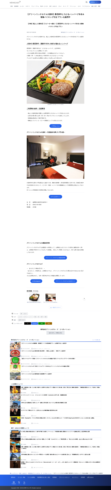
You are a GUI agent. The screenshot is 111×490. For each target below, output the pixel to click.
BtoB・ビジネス (44, 6)
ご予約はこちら (55, 126)
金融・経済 (94, 6)
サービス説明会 (31, 477)
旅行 (42, 316)
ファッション (73, 6)
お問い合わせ (90, 477)
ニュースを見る (95, 339)
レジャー (30, 316)
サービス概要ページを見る (99, 486)
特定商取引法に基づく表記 (43, 477)
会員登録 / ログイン (95, 2)
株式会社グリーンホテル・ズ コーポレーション (72, 32)
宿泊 (35, 316)
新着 (11, 6)
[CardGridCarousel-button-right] (84, 298)
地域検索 (16, 6)
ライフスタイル (86, 6)
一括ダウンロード (56, 307)
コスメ (79, 6)
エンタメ (22, 6)
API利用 (83, 477)
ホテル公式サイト (55, 196)
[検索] (86, 2)
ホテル (25, 316)
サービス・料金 (21, 477)
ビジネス (20, 316)
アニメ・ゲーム (35, 6)
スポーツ (28, 6)
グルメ (60, 6)
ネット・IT (65, 6)
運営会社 (13, 477)
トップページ (14, 473)
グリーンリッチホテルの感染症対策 (55, 257)
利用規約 (54, 477)
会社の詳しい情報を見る (55, 333)
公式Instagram (36, 281)
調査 (99, 6)
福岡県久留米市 (22, 320)
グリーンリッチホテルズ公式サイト (65, 281)
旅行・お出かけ (53, 6)
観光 (46, 316)
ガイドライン (75, 477)
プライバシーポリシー (64, 477)
